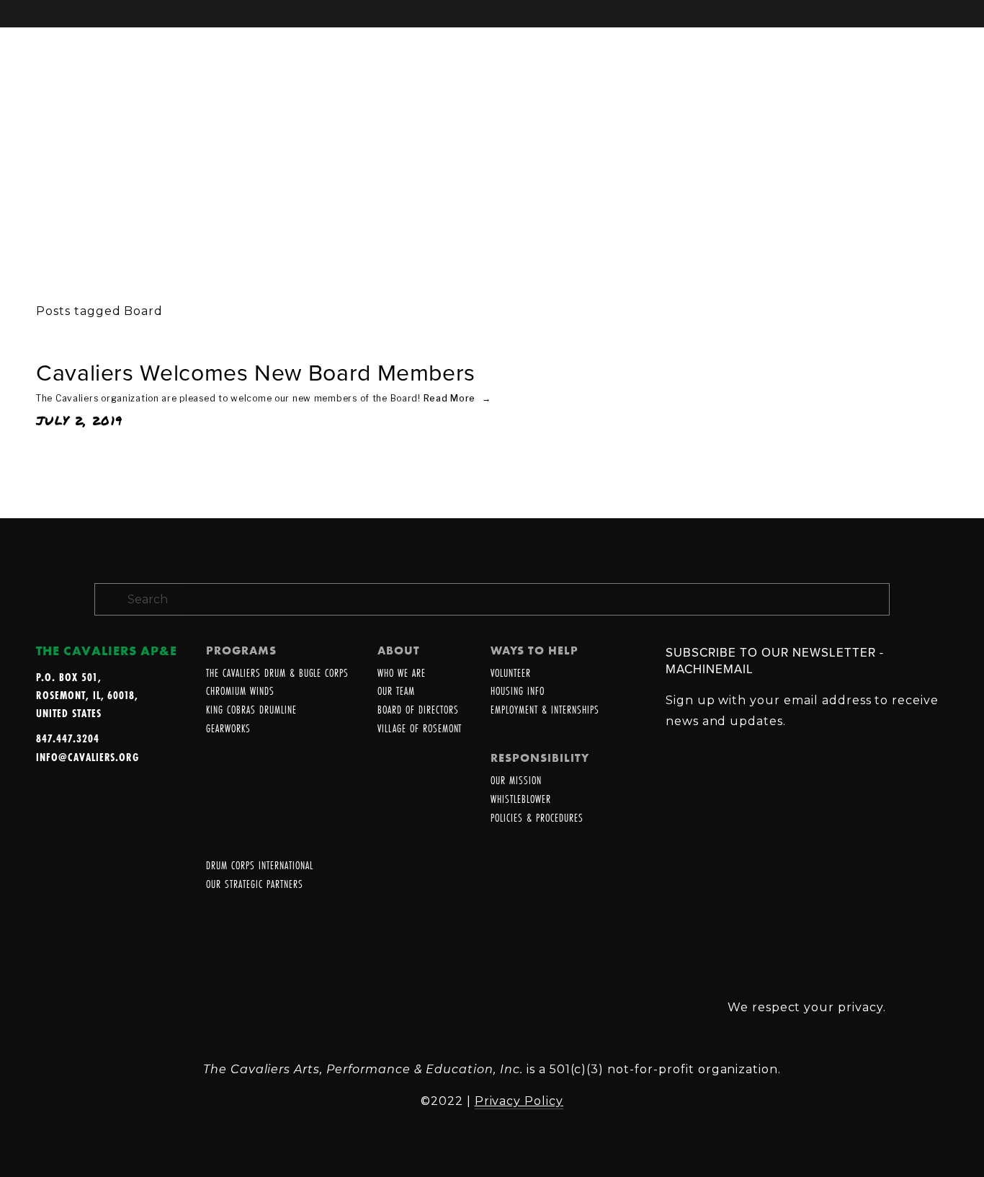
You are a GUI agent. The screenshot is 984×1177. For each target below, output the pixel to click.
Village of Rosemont (419, 729)
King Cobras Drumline (251, 710)
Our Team (396, 691)
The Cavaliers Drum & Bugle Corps (277, 673)
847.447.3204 (67, 738)
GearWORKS (228, 729)
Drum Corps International (259, 866)
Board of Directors (417, 710)
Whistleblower (520, 800)
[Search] (152, 13)
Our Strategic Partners (254, 885)
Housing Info (518, 691)
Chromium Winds (240, 691)
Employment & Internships (545, 710)
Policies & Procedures (537, 818)
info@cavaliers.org (87, 757)
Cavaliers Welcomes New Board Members (255, 372)
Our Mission (516, 781)
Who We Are (401, 673)
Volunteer (511, 673)
